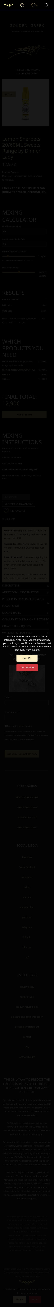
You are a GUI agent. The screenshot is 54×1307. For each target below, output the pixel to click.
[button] (23, 5)
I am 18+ (27, 658)
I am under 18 (27, 667)
